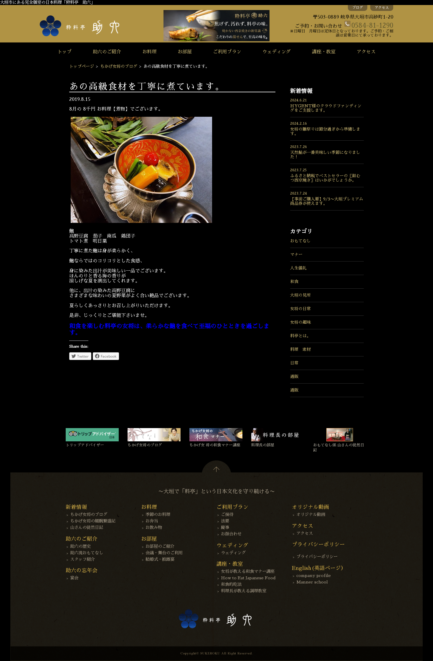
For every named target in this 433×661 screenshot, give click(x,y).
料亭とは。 (300, 336)
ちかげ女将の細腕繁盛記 (92, 521)
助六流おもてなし (86, 553)
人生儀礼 (298, 268)
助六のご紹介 (107, 52)
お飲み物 (154, 527)
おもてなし (300, 241)
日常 (294, 363)
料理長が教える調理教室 (243, 591)
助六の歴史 (80, 546)
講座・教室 (324, 52)
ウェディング (276, 52)
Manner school (312, 582)
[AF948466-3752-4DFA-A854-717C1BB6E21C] (141, 221)
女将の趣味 (300, 322)
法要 (225, 521)
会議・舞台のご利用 (164, 553)
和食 (294, 281)
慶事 (225, 527)
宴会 (74, 578)
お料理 (149, 52)
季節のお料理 (158, 514)
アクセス (382, 7)
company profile (313, 575)
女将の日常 (300, 309)
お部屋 (185, 52)
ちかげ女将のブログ (118, 66)
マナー (296, 254)
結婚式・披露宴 (160, 559)
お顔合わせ (231, 534)
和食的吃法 (231, 584)
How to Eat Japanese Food (248, 578)
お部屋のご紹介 (160, 546)
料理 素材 (300, 349)
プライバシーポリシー (317, 557)
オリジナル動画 (310, 514)
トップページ (81, 66)
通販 (294, 376)
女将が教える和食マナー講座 (248, 571)
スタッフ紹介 (82, 559)
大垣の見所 (300, 295)
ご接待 (227, 514)
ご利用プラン (227, 52)
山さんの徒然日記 (86, 527)
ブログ (357, 7)
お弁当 (152, 521)
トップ (64, 52)
